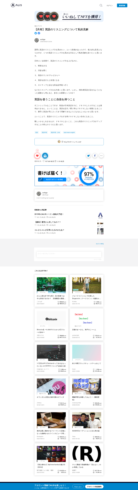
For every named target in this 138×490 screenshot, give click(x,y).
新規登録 (122, 5)
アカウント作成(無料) (94, 486)
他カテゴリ (38, 26)
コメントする (97, 259)
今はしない (78, 486)
